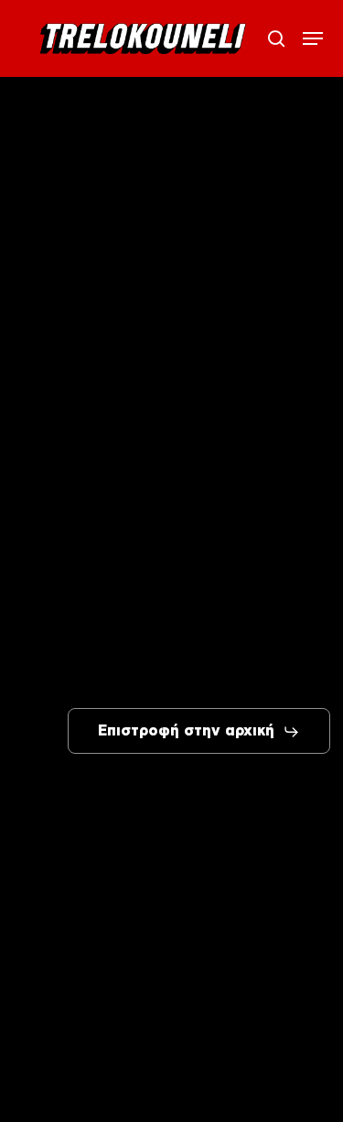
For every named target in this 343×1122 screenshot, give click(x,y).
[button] (313, 38)
